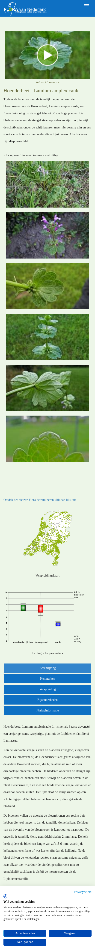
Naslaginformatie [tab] (47, 710)
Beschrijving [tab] (47, 668)
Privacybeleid (83, 892)
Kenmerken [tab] (47, 678)
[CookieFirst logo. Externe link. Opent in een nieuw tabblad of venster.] (5, 896)
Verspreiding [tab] (47, 689)
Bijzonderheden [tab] (47, 700)
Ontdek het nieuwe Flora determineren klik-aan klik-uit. (40, 500)
